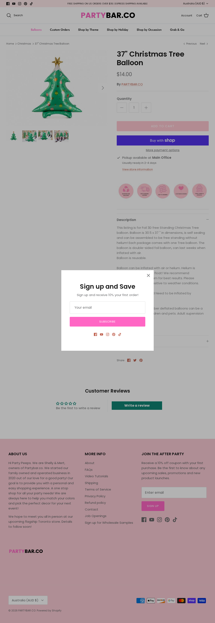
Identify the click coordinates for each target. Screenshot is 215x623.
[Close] (148, 275)
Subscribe (107, 322)
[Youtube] (101, 334)
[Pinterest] (113, 334)
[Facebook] (95, 334)
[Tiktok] (119, 334)
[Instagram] (107, 334)
